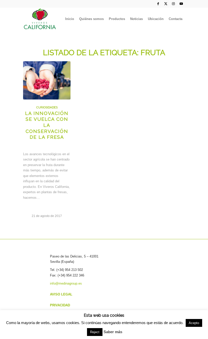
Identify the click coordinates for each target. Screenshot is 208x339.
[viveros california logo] (40, 19)
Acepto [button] (194, 323)
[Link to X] (165, 4)
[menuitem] (70, 19)
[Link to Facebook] (158, 4)
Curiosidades (47, 107)
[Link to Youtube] (181, 4)
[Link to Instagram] (173, 4)
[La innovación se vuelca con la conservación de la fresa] (47, 80)
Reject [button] (94, 332)
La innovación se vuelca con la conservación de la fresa (46, 125)
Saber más (112, 332)
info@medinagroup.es (66, 283)
